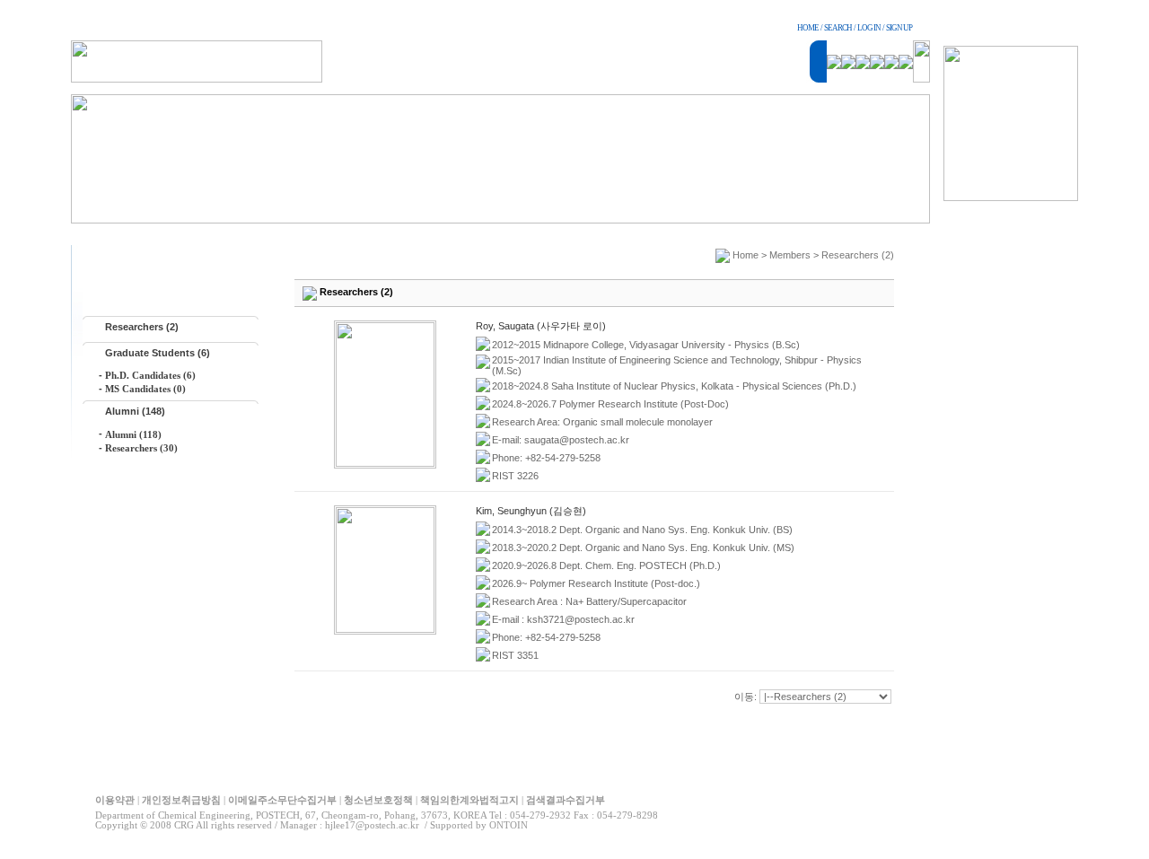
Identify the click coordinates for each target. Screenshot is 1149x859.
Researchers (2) (142, 326)
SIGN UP (899, 27)
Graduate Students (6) (157, 352)
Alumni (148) (135, 411)
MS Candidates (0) (145, 388)
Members (790, 255)
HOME (808, 27)
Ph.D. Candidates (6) (150, 375)
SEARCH (838, 27)
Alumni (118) (133, 434)
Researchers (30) (141, 448)
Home (745, 255)
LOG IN (869, 27)
